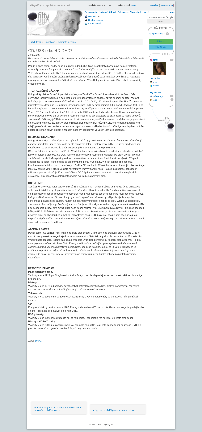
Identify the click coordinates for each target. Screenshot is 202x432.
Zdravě (112, 12)
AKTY (155, 60)
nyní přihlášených (157, 33)
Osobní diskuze (95, 20)
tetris (155, 82)
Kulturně (103, 12)
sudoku (156, 85)
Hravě (146, 12)
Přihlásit (161, 41)
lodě (155, 100)
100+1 (38, 340)
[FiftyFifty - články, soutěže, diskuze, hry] (55, 23)
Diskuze (92, 16)
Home (172, 12)
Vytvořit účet (161, 47)
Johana (133, 5)
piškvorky (158, 96)
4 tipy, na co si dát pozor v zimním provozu (115, 410)
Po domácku (91, 12)
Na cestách (135, 12)
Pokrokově (123, 12)
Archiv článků (94, 23)
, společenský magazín (50, 5)
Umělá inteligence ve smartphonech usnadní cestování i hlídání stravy (57, 409)
